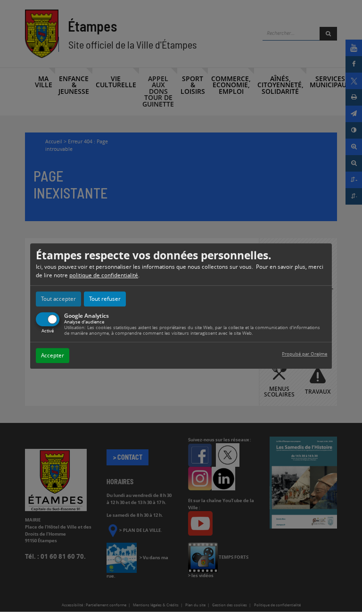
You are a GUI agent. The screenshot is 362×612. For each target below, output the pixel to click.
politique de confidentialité (103, 275)
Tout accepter (58, 298)
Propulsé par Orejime (304, 354)
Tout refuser (105, 298)
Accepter (52, 355)
